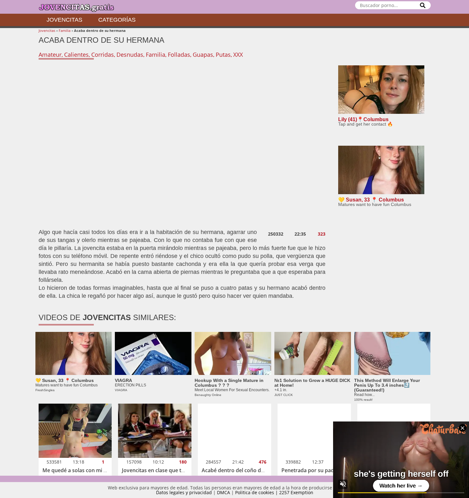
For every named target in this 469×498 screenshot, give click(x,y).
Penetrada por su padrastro (315, 470)
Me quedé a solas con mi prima (80, 470)
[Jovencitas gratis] (82, 6)
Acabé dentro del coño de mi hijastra (246, 470)
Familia (65, 30)
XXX (238, 54)
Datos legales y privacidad (184, 492)
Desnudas (129, 54)
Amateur (50, 54)
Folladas (179, 54)
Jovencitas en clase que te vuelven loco (169, 470)
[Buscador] (423, 5)
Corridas (102, 54)
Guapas (203, 54)
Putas (223, 54)
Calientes (76, 54)
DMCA (223, 492)
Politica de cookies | (257, 492)
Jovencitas (64, 20)
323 (321, 234)
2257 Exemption (296, 492)
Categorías (117, 20)
